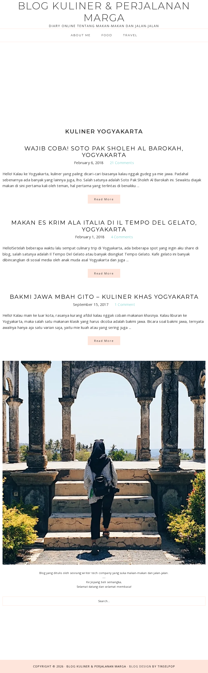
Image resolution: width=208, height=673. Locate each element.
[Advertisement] (104, 80)
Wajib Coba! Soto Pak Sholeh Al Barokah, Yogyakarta (104, 152)
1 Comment (125, 304)
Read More (104, 199)
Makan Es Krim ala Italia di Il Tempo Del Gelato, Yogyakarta (104, 226)
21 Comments (122, 162)
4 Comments (122, 236)
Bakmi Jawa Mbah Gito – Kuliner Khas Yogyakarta (104, 296)
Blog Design (140, 666)
